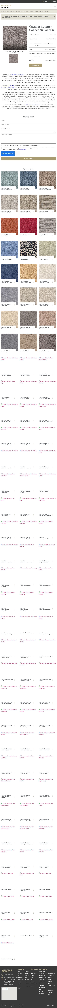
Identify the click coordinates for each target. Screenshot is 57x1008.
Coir (32, 977)
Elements (42, 987)
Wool (32, 975)
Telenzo (50, 983)
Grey (19, 984)
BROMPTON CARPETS (6, 971)
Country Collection (17, 75)
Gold (19, 982)
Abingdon (42, 971)
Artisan (41, 973)
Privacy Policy (22, 149)
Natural (27, 973)
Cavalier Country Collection (22, 11)
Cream (27, 971)
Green (20, 977)
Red (26, 977)
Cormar (41, 982)
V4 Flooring (51, 989)
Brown (20, 980)
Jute (32, 971)
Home (2, 11)
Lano (49, 979)
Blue (19, 975)
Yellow (27, 986)
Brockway (42, 977)
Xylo (49, 994)
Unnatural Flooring (51, 986)
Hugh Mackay (41, 992)
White (27, 984)
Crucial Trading (41, 984)
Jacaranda (51, 973)
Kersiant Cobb (50, 976)
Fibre (41, 989)
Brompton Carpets (12, 1005)
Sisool (33, 982)
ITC (49, 971)
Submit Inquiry (28, 158)
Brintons (42, 975)
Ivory (20, 986)
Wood (33, 986)
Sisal (32, 980)
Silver (27, 980)
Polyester (34, 984)
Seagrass (33, 973)
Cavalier (12, 11)
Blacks (20, 973)
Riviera (50, 981)
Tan (26, 982)
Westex (50, 992)
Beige (20, 971)
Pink (19, 988)
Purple (27, 975)
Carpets (6, 6)
